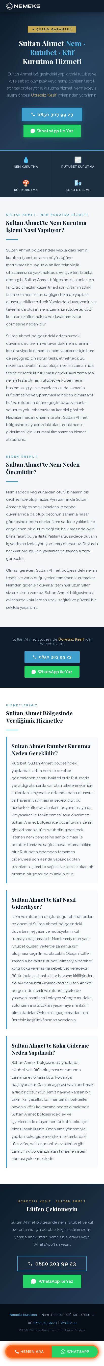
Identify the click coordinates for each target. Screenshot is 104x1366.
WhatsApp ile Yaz (55, 131)
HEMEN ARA (32, 1351)
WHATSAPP (78, 1351)
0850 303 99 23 (55, 114)
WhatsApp (68, 1323)
